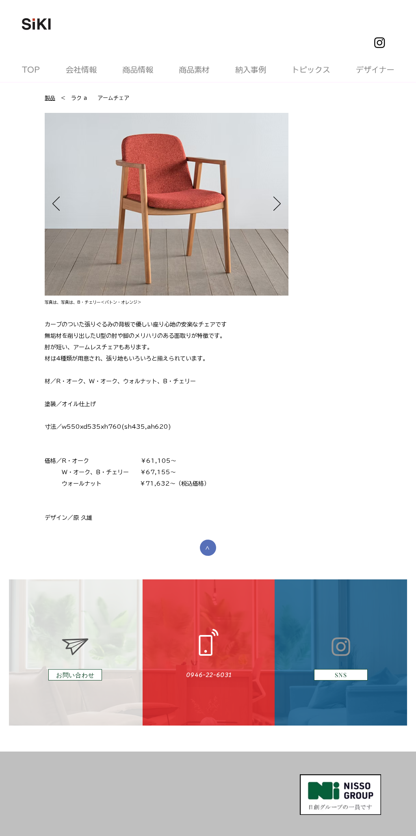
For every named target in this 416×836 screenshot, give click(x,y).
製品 (50, 98)
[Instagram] (380, 42)
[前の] (56, 204)
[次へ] (277, 204)
